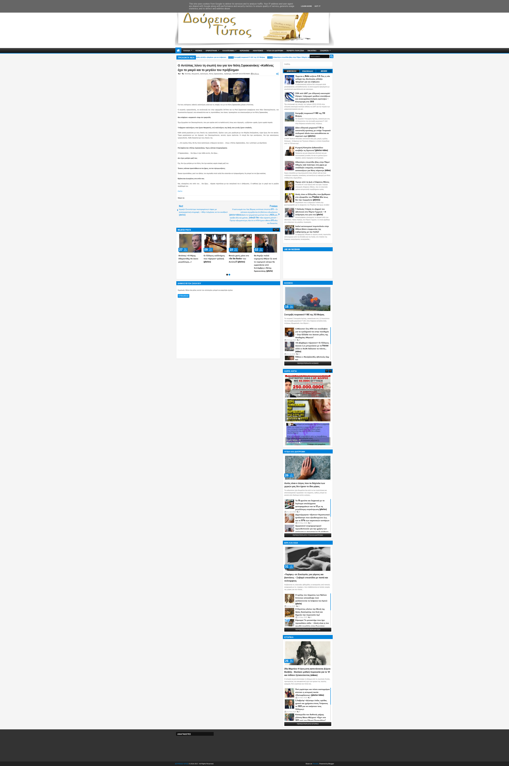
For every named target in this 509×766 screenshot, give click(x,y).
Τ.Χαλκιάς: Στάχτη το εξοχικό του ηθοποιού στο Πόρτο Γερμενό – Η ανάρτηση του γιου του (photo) (310, 211)
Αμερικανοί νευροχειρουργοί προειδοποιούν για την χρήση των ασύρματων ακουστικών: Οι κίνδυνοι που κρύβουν (311, 530)
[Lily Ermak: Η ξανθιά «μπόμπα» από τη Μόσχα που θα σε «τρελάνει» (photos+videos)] (190, 243)
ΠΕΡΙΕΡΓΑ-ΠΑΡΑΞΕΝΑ (295, 50)
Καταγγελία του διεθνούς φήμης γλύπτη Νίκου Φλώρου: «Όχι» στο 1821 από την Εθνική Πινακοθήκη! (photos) (310, 718)
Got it (318, 6)
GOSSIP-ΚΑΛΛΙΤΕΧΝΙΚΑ (241, 74)
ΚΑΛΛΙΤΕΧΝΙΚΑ (228, 50)
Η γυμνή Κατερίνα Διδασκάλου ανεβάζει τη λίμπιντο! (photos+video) (311, 149)
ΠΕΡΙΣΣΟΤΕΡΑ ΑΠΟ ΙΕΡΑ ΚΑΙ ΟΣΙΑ (307, 630)
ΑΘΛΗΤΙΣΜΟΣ (258, 50)
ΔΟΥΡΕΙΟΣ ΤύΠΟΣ (181, 764)
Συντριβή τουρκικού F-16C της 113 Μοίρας (236, 57)
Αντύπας (188, 74)
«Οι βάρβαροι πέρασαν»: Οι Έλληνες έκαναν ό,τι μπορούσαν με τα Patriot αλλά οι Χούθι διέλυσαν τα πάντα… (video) (312, 347)
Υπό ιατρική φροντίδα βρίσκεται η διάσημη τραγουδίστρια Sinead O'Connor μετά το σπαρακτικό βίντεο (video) (240, 261)
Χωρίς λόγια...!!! (293, 392)
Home (178, 50)
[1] (227, 271)
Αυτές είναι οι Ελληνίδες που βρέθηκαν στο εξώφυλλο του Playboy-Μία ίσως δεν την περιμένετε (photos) (312, 197)
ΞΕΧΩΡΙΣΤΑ (324, 50)
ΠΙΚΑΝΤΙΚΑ (312, 50)
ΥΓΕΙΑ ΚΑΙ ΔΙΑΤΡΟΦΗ (275, 50)
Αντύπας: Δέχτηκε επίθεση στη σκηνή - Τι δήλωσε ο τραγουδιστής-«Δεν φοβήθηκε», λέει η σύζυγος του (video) (266, 261)
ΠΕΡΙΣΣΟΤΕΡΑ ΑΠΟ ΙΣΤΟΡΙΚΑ (308, 724)
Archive (324, 71)
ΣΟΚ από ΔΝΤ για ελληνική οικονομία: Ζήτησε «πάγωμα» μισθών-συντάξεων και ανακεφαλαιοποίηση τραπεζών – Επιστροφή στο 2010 (312, 97)
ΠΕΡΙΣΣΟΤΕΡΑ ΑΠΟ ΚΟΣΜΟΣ (308, 363)
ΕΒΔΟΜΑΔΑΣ (307, 71)
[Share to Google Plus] (199, 235)
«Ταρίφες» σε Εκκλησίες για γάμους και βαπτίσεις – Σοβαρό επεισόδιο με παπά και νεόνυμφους (306, 577)
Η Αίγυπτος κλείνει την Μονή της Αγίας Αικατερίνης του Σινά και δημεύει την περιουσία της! (310, 611)
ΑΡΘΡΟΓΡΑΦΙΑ (211, 50)
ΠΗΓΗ (180, 191)
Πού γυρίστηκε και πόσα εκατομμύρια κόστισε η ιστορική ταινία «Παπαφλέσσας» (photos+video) (312, 692)
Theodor (316, 764)
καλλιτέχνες (204, 74)
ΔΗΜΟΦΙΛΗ (291, 71)
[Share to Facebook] (193, 235)
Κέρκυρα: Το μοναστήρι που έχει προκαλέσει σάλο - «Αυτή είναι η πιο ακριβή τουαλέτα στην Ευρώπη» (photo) (312, 624)
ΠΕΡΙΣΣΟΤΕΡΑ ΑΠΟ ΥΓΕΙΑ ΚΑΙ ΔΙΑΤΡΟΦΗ (308, 535)
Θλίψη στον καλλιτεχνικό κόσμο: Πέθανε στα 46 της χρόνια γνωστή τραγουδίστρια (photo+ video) (215, 261)
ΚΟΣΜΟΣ (199, 50)
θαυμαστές (195, 74)
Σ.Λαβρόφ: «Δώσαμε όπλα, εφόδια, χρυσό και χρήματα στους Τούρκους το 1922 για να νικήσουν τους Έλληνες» (311, 704)
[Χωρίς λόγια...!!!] (307, 386)
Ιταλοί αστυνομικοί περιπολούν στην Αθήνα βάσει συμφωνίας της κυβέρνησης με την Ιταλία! (312, 229)
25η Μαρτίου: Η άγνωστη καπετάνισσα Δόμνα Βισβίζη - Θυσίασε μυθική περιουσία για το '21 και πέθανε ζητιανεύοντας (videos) (307, 672)
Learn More (306, 6)
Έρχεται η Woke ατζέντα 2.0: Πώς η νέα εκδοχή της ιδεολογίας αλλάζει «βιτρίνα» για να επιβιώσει (312, 79)
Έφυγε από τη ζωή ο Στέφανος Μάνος (312, 181)
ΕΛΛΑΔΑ (186, 50)
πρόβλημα (227, 74)
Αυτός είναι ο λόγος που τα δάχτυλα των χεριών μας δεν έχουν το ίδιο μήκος (304, 484)
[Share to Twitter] (196, 235)
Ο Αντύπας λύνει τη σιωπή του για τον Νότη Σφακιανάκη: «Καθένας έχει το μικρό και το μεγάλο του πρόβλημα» (226, 67)
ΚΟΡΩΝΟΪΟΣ (244, 50)
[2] (229, 271)
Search (331, 56)
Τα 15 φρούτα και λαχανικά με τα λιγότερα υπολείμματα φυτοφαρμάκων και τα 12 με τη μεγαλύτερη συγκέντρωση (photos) (311, 505)
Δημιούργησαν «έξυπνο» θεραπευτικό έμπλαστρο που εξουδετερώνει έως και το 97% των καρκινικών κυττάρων (312, 517)
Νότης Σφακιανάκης (216, 74)
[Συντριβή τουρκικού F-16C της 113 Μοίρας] (307, 299)
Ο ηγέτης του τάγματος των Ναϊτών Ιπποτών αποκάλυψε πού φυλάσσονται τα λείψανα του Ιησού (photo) (311, 599)
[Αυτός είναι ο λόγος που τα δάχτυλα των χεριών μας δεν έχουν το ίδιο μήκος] (307, 468)
